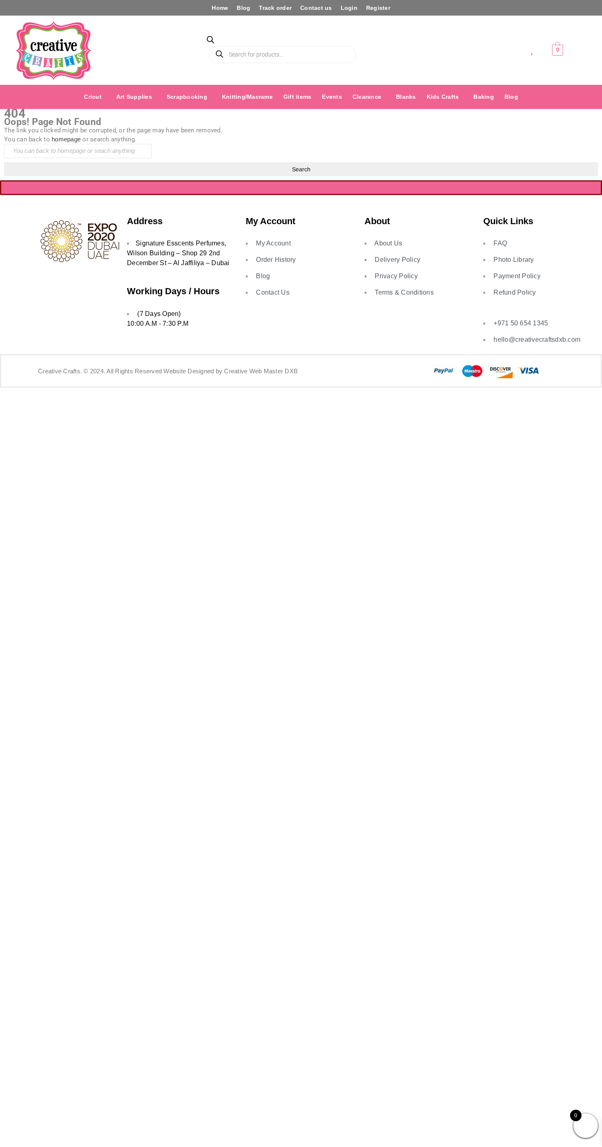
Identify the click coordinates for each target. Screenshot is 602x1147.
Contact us (316, 8)
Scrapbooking (187, 96)
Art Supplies (134, 96)
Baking (483, 96)
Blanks (406, 96)
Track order (275, 8)
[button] (95, 97)
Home (220, 8)
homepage (66, 139)
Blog (243, 8)
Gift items (297, 96)
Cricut (93, 96)
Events (332, 96)
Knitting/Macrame (247, 96)
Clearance (367, 96)
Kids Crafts (443, 96)
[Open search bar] (210, 41)
